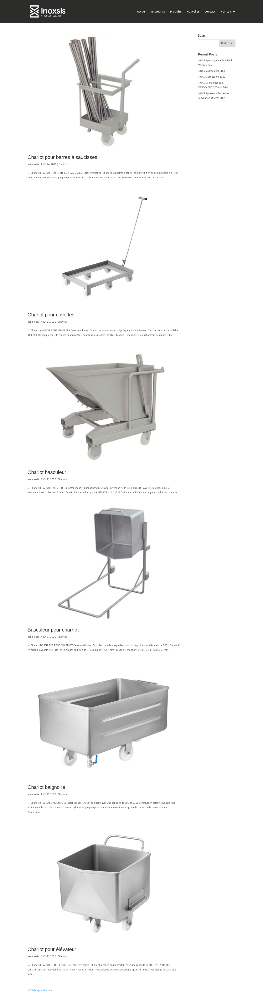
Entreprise (158, 11)
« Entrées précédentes (40, 990)
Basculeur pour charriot (53, 630)
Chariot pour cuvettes (51, 315)
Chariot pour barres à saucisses (62, 157)
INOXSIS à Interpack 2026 (211, 71)
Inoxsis (35, 164)
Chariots (63, 164)
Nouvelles (193, 11)
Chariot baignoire (46, 787)
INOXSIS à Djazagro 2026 (211, 76)
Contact (209, 11)
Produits (176, 11)
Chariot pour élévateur (52, 949)
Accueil (141, 11)
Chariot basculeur (47, 472)
